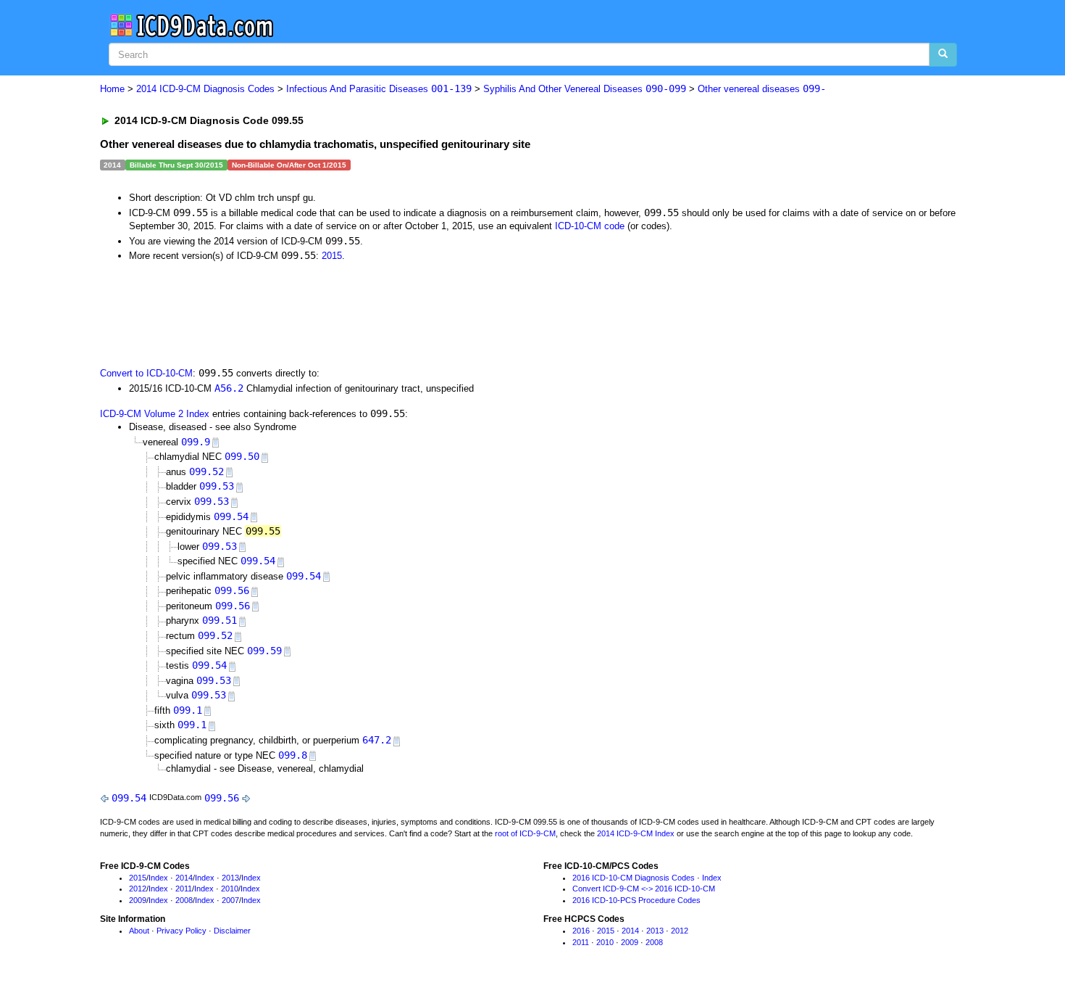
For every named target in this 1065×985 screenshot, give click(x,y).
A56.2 (228, 388)
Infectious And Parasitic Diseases (379, 88)
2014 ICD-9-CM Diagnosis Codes (205, 88)
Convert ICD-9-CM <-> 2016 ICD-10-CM (643, 888)
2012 (137, 888)
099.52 (206, 471)
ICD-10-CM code (590, 226)
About (139, 930)
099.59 (264, 650)
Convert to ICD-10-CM (146, 373)
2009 (137, 900)
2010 (229, 888)
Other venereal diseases (762, 88)
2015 (332, 255)
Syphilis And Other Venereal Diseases (584, 88)
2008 (184, 900)
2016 (581, 930)
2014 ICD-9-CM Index (635, 833)
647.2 (376, 740)
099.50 (242, 456)
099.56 (231, 590)
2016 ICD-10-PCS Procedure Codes (636, 900)
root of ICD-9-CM (525, 833)
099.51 (219, 620)
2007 (230, 900)
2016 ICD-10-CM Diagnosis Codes (633, 877)
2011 (183, 888)
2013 (230, 877)
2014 (184, 877)
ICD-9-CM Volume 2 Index (154, 413)
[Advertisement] (358, 313)
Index (158, 877)
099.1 (187, 710)
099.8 (292, 755)
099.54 (231, 516)
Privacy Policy (181, 930)
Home (112, 88)
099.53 (216, 486)
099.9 (195, 442)
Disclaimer (232, 930)
